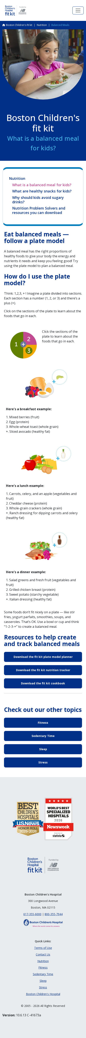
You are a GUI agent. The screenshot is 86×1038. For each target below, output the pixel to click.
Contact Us (43, 954)
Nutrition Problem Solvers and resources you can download (38, 210)
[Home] (15, 10)
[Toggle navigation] (78, 10)
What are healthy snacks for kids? (42, 191)
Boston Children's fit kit (19, 25)
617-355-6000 (32, 914)
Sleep (43, 749)
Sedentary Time (43, 736)
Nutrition (42, 25)
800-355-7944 (54, 914)
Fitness (43, 723)
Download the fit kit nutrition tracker (43, 670)
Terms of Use (43, 948)
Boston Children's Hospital (43, 994)
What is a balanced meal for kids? (41, 185)
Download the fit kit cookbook (43, 683)
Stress (43, 762)
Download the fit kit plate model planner (43, 657)
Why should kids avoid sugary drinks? (38, 199)
